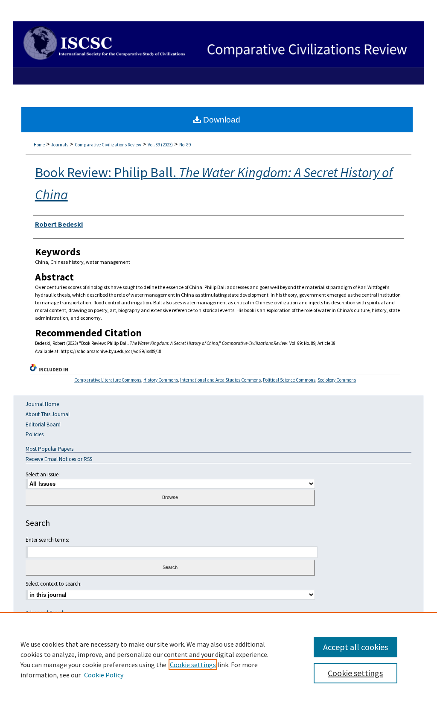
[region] (218, 659)
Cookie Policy (103, 675)
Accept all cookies (355, 647)
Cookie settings (193, 664)
